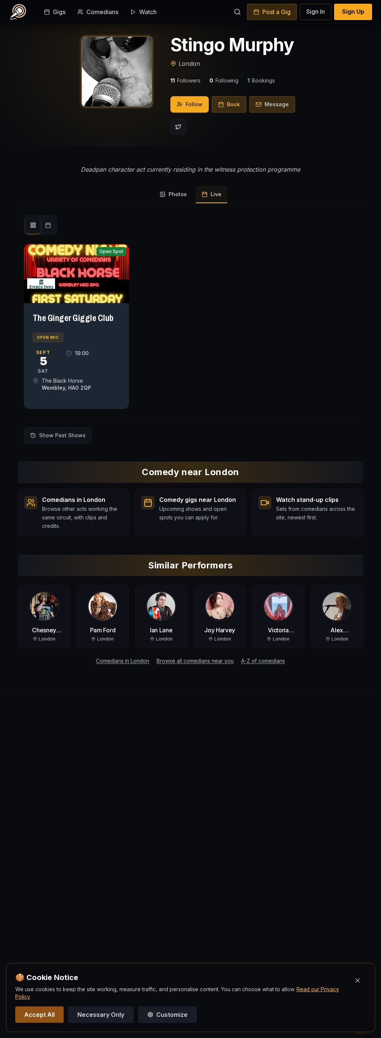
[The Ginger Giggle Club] (76, 273)
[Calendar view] (48, 225)
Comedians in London (122, 661)
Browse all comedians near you (195, 661)
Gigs (59, 12)
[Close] (357, 980)
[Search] (237, 12)
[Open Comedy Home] (18, 12)
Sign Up (353, 11)
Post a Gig (276, 12)
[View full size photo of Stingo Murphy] (117, 71)
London (189, 63)
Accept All (39, 1014)
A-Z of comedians (263, 661)
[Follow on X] (178, 127)
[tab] (173, 194)
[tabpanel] (190, 329)
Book (233, 104)
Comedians (102, 12)
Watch (148, 12)
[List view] (33, 225)
